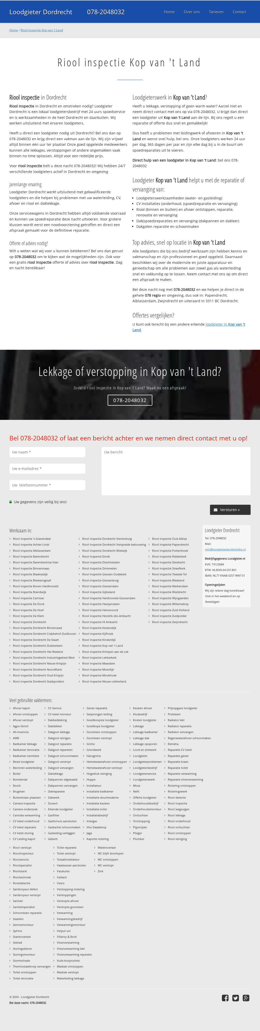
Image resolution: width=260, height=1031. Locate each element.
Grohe (91, 744)
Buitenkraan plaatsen (27, 797)
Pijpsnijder (140, 827)
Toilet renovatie (23, 978)
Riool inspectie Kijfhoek (97, 634)
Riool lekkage (176, 815)
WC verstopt (106, 865)
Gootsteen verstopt (99, 738)
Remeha (173, 744)
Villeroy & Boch (67, 937)
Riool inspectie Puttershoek (170, 550)
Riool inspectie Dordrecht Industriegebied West (44, 657)
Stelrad (17, 942)
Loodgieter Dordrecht (40, 11)
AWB (16, 738)
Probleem (174, 714)
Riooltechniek (22, 877)
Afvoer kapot (21, 708)
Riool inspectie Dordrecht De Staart (36, 640)
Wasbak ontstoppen (70, 966)
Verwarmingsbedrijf (70, 919)
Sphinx (17, 931)
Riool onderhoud (179, 821)
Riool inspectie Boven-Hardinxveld (35, 586)
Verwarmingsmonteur (71, 925)
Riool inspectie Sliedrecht (168, 562)
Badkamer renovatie (26, 750)
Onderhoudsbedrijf (145, 803)
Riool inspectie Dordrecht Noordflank (37, 669)
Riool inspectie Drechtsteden (101, 562)
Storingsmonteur (24, 954)
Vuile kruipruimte (68, 960)
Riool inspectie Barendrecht (31, 556)
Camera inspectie (24, 803)
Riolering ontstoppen (182, 785)
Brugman (19, 791)
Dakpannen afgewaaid (62, 779)
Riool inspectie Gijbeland (98, 592)
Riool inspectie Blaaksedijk (30, 574)
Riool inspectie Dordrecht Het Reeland (38, 652)
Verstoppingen (66, 895)
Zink (100, 871)
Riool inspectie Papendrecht (170, 544)
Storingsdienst (22, 948)
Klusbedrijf (140, 714)
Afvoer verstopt (23, 720)
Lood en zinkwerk (144, 750)
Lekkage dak (141, 738)
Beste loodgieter (23, 762)
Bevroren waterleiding (27, 768)
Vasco (60, 883)
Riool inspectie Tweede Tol (169, 574)
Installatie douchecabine (103, 797)
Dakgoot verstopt (59, 762)
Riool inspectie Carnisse (28, 598)
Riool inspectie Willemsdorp (170, 604)
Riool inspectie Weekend (168, 580)
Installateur (94, 785)
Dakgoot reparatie (60, 744)
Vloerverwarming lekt (71, 948)
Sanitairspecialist (24, 907)
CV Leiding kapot (24, 839)
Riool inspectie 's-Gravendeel (32, 539)
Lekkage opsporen (145, 744)
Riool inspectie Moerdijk (98, 669)
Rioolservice (21, 859)
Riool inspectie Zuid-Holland (170, 610)
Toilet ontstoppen (24, 972)
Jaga (89, 833)
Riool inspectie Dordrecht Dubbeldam (37, 645)
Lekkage (138, 726)
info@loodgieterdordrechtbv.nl (225, 549)
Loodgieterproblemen (147, 762)
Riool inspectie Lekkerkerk (99, 657)
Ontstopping (141, 821)
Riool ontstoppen (179, 833)
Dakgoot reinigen (59, 738)
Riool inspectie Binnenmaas (31, 568)
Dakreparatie (56, 791)
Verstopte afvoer (68, 901)
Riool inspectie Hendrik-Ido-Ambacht (106, 616)
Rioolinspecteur (23, 853)
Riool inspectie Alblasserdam (32, 550)
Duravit (53, 803)
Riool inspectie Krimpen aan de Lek (105, 652)
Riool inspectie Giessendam (100, 586)
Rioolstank (20, 871)
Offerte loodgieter (144, 797)
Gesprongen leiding (99, 714)
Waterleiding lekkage (70, 978)
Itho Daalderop (96, 827)
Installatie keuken (98, 803)
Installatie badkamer (100, 791)
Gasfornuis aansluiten (62, 821)
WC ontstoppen (108, 859)
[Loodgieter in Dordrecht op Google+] (247, 998)
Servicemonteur (23, 925)
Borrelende (20, 779)
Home (13, 30)
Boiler (17, 773)
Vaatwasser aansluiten (71, 865)
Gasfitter (53, 815)
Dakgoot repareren (60, 750)
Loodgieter (140, 756)
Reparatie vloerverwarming (185, 779)
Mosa (136, 785)
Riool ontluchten (179, 827)
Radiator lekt (176, 720)
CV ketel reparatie (24, 827)
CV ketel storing (23, 833)
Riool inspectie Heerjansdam (101, 604)
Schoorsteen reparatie (27, 913)
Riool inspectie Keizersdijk (99, 628)
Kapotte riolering (98, 839)
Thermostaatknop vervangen (32, 966)
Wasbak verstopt (68, 972)
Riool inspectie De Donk (28, 604)
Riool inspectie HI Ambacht (100, 622)
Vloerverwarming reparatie (74, 954)
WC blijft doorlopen (111, 853)
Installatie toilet (97, 809)
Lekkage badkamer (145, 732)
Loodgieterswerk (144, 779)
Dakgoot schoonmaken (63, 756)
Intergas (92, 821)
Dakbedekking (57, 720)
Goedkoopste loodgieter (103, 720)
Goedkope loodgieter (101, 726)
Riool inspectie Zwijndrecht (170, 622)
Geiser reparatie (97, 708)
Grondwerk (94, 750)
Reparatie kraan (178, 762)
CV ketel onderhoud (26, 821)
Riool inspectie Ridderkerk (169, 556)
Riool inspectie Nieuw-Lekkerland (104, 681)
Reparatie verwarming (182, 773)
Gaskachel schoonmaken (64, 827)
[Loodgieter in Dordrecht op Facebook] (226, 998)
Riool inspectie (177, 803)
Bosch (17, 785)
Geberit (53, 839)
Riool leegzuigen (178, 809)
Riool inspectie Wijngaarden (170, 598)
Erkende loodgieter (60, 809)
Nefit (136, 791)
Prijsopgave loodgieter (182, 708)
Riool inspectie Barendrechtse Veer (35, 562)
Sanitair (18, 901)
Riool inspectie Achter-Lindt (31, 544)
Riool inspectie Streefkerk (168, 568)
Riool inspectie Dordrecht (29, 622)
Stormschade (21, 960)
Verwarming (65, 913)
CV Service (54, 708)
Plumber (138, 839)
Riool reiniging (177, 839)
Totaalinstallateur (68, 859)
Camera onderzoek (25, 809)
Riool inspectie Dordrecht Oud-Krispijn (38, 675)
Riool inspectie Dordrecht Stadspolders (38, 681)
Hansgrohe (94, 756)
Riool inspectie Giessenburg (100, 580)
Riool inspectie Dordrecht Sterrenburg (107, 539)
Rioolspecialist (22, 865)
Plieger (137, 833)
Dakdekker (55, 726)
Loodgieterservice (144, 773)
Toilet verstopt (66, 853)
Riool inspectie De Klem (28, 616)
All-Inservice (21, 732)
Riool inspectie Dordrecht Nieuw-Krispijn (39, 663)
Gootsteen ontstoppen (102, 732)
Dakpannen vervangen (63, 785)
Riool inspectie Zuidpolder (169, 616)
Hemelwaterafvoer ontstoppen (107, 762)
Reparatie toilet (178, 768)
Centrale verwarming (26, 815)
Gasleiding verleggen (61, 833)
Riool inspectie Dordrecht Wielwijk (104, 550)
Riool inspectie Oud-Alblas (169, 539)
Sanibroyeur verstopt (27, 895)
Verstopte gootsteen (70, 907)
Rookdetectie (21, 883)
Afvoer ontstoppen (25, 714)
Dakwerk (53, 797)
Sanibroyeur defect (25, 889)
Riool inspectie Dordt (96, 556)
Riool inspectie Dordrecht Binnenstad (37, 628)
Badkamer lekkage (25, 744)
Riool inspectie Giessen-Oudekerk (104, 574)
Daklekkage (55, 773)
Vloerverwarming (68, 942)
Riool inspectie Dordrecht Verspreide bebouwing (114, 544)
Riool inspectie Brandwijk (29, 592)
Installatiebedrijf (97, 815)
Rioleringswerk (177, 791)
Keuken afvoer (142, 708)
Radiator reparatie (179, 726)
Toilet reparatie (66, 847)
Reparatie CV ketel (180, 750)
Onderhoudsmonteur (147, 809)
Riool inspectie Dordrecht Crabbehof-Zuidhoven (44, 634)
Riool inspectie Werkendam (170, 586)
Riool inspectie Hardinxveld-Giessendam (108, 598)
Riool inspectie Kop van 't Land (42, 30)
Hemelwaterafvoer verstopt (104, 768)
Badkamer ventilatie (26, 756)
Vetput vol (64, 931)
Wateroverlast (107, 847)
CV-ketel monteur (59, 714)
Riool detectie (177, 797)
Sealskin (18, 919)
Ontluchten (140, 815)
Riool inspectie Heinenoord (100, 610)
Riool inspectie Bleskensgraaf (32, 580)
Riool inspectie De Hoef (28, 610)
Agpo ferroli (20, 726)
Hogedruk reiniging (99, 773)
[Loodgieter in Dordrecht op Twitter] (236, 998)
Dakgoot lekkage (59, 732)
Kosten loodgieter (144, 720)
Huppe (91, 779)
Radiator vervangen (180, 732)
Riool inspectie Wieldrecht (169, 592)
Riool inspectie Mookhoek (99, 675)
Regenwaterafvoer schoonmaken (189, 738)
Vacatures (63, 871)
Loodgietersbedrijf (145, 768)
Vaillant (62, 877)
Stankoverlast (22, 937)
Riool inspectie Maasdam (98, 663)
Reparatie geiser (178, 756)
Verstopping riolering (71, 889)
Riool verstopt (22, 847)
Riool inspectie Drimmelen (99, 568)
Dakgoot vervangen (61, 768)
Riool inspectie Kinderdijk (99, 640)
